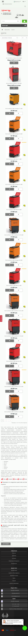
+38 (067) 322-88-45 (7, 14)
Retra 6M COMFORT (13, 516)
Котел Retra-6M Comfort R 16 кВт (14, 336)
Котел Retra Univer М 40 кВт (14, 58)
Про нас (14, 553)
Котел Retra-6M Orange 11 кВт (14, 108)
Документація (14, 570)
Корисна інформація (14, 583)
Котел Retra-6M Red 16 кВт (14, 209)
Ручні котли (7, 29)
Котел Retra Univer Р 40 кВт (14, 83)
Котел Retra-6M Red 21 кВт (14, 285)
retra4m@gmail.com (15, 596)
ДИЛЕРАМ (14, 555)
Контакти (14, 558)
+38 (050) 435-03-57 (7, 13)
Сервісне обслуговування (14, 573)
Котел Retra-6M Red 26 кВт (14, 361)
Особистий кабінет (8, 4)
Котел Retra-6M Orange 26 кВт (14, 260)
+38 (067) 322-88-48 (15, 601)
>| (10, 420)
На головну (6, 543)
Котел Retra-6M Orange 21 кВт (14, 184)
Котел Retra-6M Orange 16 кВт (14, 134)
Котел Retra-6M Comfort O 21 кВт (14, 310)
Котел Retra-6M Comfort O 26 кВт (14, 411)
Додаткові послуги (14, 575)
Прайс (14, 578)
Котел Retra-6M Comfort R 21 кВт (14, 386)
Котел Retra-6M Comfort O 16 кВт (14, 235)
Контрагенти (14, 563)
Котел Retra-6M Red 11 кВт (14, 159)
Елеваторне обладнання (14, 561)
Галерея (14, 580)
